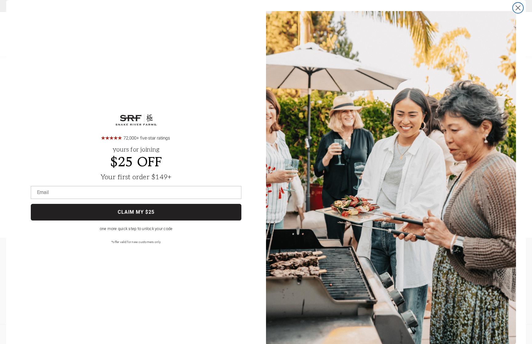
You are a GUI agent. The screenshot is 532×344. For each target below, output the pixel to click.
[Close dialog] (518, 7)
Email (43, 192)
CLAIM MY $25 (136, 212)
